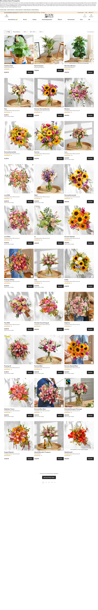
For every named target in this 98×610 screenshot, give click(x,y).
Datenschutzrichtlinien (62, 4)
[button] (8, 31)
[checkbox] (25, 31)
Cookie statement (11, 9)
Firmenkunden (81, 12)
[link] (19, 49)
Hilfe (86, 12)
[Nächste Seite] (55, 482)
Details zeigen (3, 9)
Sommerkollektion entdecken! (10, 12)
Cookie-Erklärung (27, 9)
